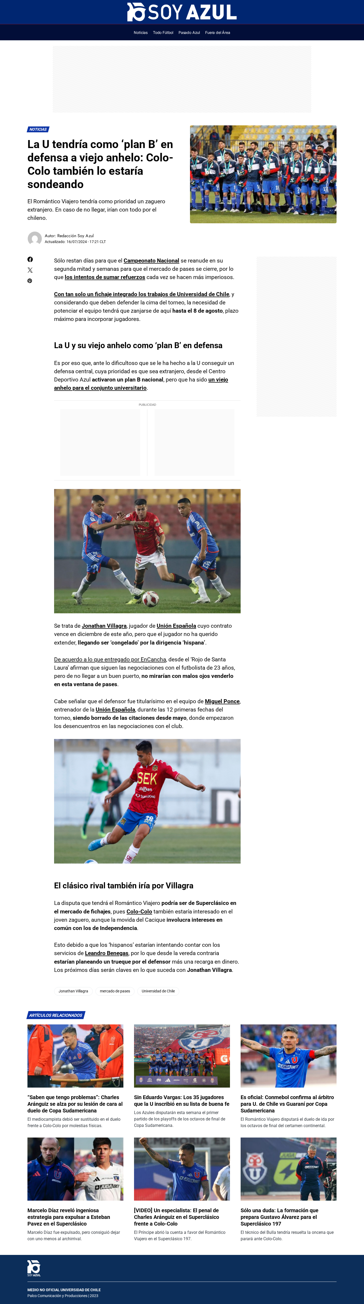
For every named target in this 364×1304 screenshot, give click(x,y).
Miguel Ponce (222, 701)
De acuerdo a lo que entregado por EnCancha (110, 659)
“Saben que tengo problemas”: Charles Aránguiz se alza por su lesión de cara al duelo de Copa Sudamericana (75, 1104)
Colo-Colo (139, 911)
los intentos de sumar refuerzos (105, 277)
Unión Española (176, 626)
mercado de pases (115, 991)
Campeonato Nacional (151, 260)
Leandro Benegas (106, 953)
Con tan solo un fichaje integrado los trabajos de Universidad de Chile (141, 294)
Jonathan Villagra (104, 626)
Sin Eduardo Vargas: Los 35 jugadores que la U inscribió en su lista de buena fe (181, 1100)
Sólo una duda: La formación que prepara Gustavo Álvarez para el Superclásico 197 (279, 1217)
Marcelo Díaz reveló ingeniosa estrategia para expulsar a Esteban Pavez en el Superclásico (68, 1217)
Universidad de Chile (158, 991)
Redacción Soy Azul (75, 236)
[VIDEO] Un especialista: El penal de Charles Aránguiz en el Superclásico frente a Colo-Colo (176, 1217)
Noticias (38, 129)
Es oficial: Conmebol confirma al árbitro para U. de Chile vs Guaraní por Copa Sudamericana (287, 1104)
